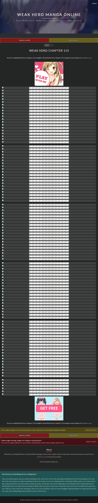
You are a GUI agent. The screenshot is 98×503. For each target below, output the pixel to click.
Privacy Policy (52, 500)
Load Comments (91, 430)
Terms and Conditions (65, 500)
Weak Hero (32, 474)
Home (94, 3)
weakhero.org (86, 58)
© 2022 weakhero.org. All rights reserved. (33, 500)
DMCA (76, 500)
